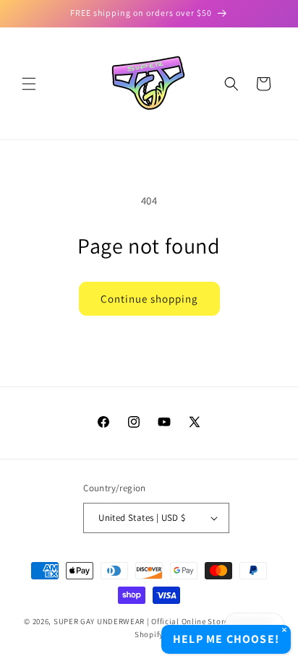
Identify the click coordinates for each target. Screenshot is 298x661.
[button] (29, 84)
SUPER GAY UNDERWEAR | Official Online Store (141, 621)
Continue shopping (149, 299)
